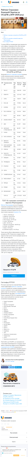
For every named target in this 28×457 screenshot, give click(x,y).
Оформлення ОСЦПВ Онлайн (11, 402)
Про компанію (13, 433)
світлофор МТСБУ (20, 293)
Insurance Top (17, 212)
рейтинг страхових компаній (14, 74)
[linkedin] (8, 424)
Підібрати (14, 276)
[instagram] (5, 424)
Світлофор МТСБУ (8, 41)
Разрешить (16, 455)
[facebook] (2, 424)
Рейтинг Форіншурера (7, 205)
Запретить (23, 455)
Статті (13, 442)
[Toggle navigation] (1, 2)
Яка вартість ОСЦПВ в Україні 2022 (12, 404)
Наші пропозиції (14, 437)
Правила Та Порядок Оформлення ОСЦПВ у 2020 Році (12, 396)
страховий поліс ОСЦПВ (7, 347)
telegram (19, 367)
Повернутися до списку (7, 6)
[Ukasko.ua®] (15, 2)
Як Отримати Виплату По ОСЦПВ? (12, 400)
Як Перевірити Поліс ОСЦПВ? (11, 399)
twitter (12, 367)
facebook (5, 367)
